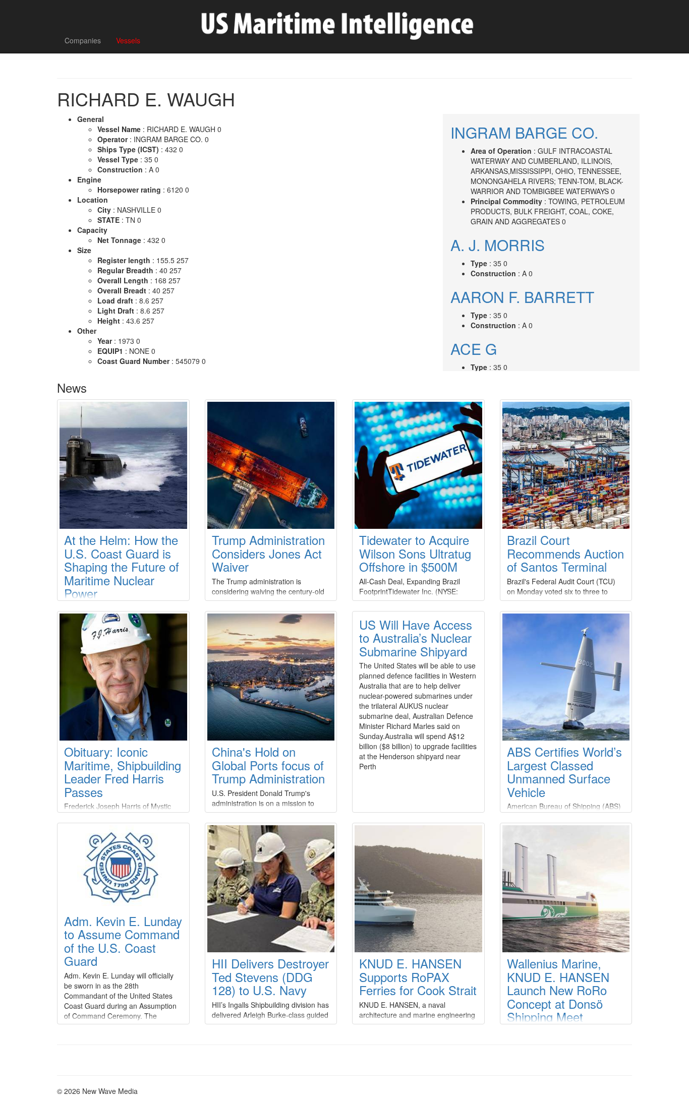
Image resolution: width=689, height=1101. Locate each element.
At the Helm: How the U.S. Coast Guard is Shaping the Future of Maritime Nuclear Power (121, 566)
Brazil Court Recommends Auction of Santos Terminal (565, 553)
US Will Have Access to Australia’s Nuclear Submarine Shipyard (415, 638)
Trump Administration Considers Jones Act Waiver (268, 553)
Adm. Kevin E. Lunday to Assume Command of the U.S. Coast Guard (123, 940)
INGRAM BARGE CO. (524, 132)
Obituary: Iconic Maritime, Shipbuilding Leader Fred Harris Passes (122, 771)
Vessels (128, 40)
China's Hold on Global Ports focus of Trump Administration (268, 765)
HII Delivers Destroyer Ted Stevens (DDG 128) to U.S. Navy (270, 976)
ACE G (473, 348)
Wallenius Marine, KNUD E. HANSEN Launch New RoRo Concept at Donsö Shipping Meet (558, 989)
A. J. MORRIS (497, 245)
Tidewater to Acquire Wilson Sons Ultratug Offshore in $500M (415, 553)
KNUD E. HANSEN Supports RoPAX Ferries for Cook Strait (418, 976)
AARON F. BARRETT (522, 297)
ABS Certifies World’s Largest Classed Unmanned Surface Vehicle (564, 771)
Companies (83, 40)
